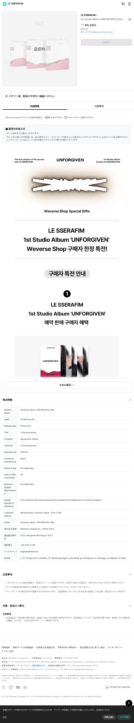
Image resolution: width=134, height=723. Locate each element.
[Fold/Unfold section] (67, 400)
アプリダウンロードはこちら (119, 687)
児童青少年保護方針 (45, 647)
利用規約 (6, 647)
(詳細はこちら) (103, 710)
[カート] (123, 4)
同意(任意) (109, 717)
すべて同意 (124, 717)
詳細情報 (34, 106)
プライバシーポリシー (67, 647)
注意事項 (99, 106)
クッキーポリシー (115, 647)
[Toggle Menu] (129, 4)
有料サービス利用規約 (23, 647)
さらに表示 (65, 385)
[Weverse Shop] (4, 4)
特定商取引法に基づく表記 (92, 647)
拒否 (5, 717)
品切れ (106, 42)
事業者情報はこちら (38, 665)
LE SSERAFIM (88, 15)
